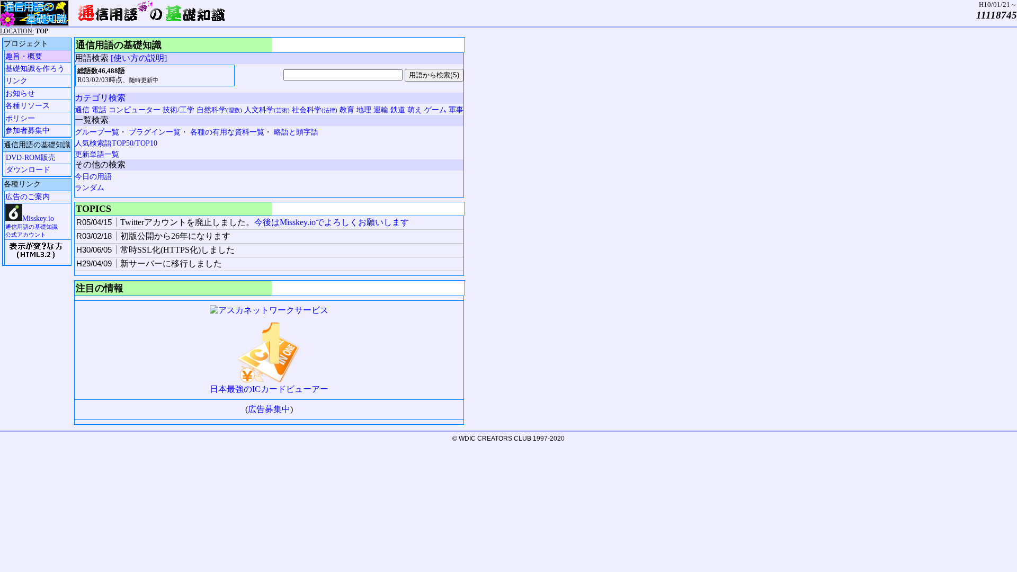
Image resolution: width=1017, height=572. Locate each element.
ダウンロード (28, 170)
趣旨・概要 (23, 56)
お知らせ (20, 93)
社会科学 (314, 110)
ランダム (89, 188)
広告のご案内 (27, 197)
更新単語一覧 (97, 154)
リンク (16, 81)
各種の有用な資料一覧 (227, 132)
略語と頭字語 (296, 132)
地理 (363, 110)
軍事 (456, 110)
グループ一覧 (97, 132)
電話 (99, 110)
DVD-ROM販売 (31, 158)
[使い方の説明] (139, 57)
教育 (347, 110)
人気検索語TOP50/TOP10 (116, 143)
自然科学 (219, 110)
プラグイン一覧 (155, 132)
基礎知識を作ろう (35, 69)
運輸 (380, 110)
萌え (414, 110)
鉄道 (397, 110)
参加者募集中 (27, 131)
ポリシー (20, 118)
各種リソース (27, 106)
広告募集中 (269, 409)
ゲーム (435, 110)
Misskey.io (31, 226)
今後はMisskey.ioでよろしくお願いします (331, 222)
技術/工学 (178, 110)
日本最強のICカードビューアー (269, 389)
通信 (82, 110)
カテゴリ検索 (100, 97)
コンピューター (134, 110)
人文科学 (267, 110)
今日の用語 (93, 177)
